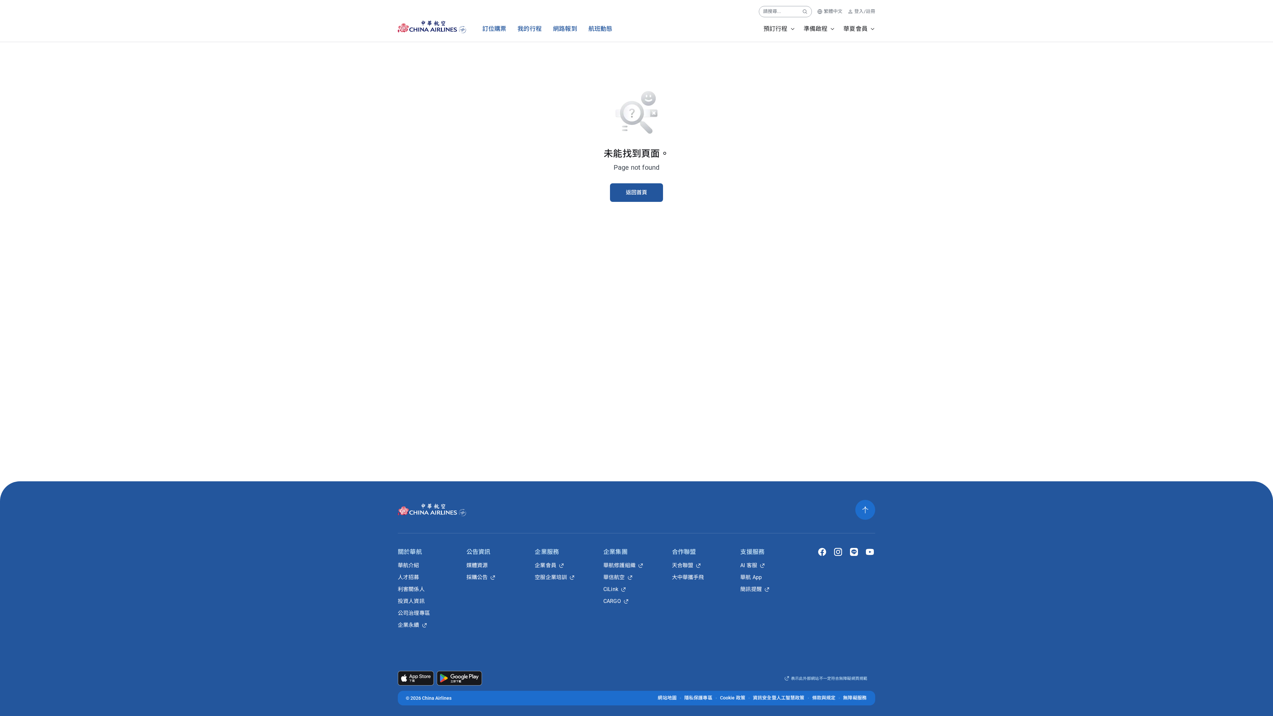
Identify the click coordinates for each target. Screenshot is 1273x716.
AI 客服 (748, 565)
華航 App (751, 577)
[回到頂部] (865, 510)
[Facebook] (822, 552)
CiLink (610, 589)
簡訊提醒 (751, 589)
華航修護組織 (619, 565)
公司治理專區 (414, 613)
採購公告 (477, 577)
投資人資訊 (411, 601)
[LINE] (854, 552)
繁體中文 (833, 11)
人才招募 (408, 577)
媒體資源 (477, 565)
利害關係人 (411, 589)
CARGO (612, 601)
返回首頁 (636, 192)
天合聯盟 (683, 565)
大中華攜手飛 (688, 577)
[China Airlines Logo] (426, 27)
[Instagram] (838, 552)
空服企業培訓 (551, 577)
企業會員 (545, 565)
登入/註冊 (864, 11)
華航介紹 (408, 565)
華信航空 (614, 577)
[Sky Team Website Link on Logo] (463, 27)
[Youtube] (870, 552)
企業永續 (408, 625)
